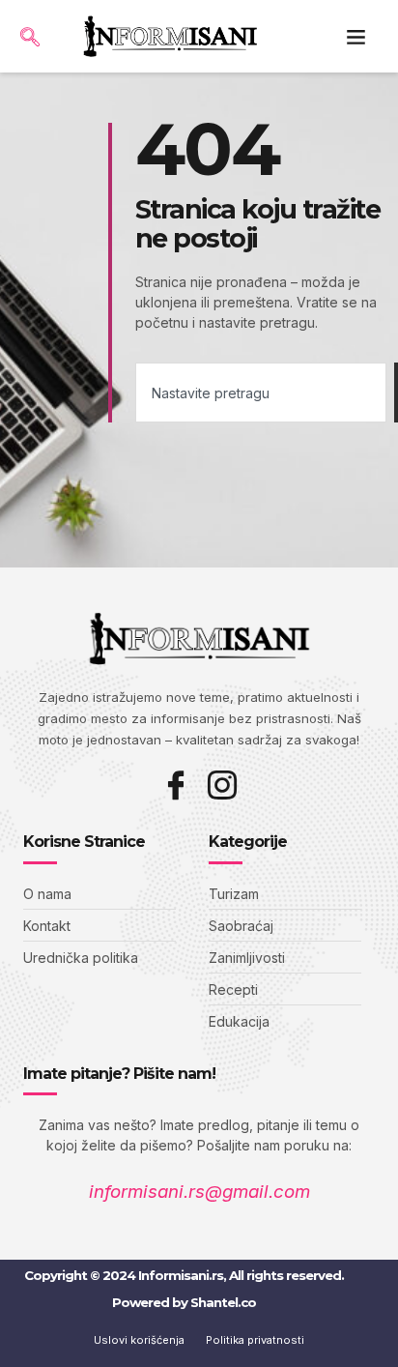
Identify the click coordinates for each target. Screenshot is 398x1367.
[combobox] (260, 392)
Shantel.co (223, 1302)
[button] (356, 36)
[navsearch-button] (29, 32)
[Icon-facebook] (175, 785)
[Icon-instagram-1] (222, 785)
